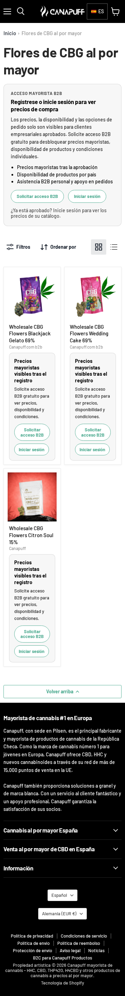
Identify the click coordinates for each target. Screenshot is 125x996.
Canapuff (17, 548)
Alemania (59, 913)
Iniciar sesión (87, 196)
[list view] (114, 247)
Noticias (96, 950)
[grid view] (98, 247)
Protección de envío (32, 950)
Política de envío (33, 943)
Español (59, 895)
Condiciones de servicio (84, 936)
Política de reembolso (78, 943)
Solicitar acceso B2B (37, 196)
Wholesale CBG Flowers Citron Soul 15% (31, 535)
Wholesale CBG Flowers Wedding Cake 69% (89, 333)
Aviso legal (70, 950)
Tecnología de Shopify (62, 983)
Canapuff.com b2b (25, 346)
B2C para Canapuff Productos (62, 958)
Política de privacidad (32, 936)
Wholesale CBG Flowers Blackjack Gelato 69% (30, 333)
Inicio (9, 33)
